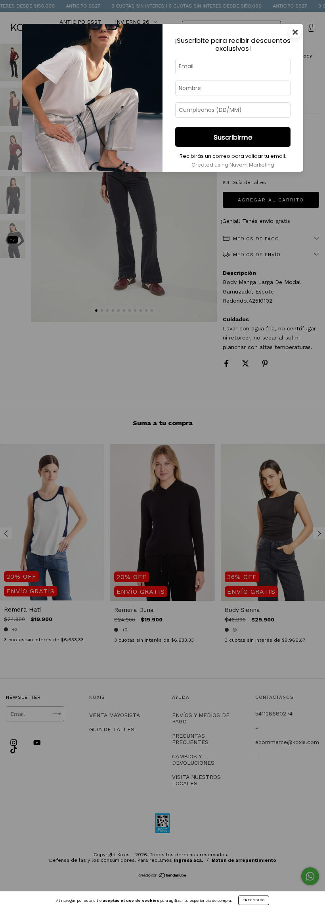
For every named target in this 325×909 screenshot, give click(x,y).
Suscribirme (233, 137)
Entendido (254, 900)
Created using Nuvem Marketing (232, 164)
